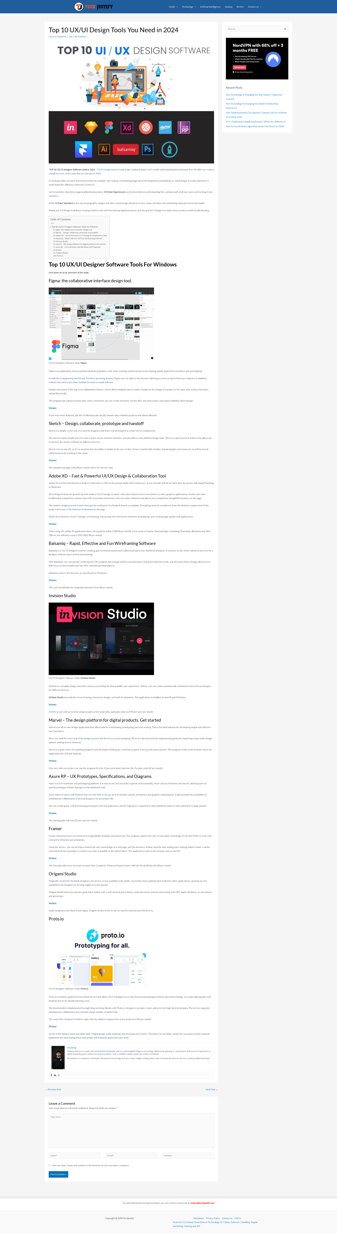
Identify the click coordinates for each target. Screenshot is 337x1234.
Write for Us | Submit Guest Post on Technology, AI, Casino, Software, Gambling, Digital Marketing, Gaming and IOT (215, 1224)
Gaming (228, 6)
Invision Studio (62, 241)
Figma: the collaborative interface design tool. (74, 230)
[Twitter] (59, 1075)
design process (91, 738)
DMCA (237, 1218)
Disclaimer (198, 1218)
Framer (59, 250)
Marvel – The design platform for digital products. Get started (81, 244)
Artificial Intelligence (210, 6)
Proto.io (60, 256)
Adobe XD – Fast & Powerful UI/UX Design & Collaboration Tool (81, 235)
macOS (77, 378)
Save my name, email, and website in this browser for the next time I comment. (90, 1165)
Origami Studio (62, 253)
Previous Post (53, 1089)
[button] (176, 6)
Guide (172, 6)
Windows (90, 378)
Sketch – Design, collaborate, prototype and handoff (77, 233)
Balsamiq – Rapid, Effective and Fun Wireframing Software (79, 238)
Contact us (253, 6)
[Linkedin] (55, 1075)
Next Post (212, 1089)
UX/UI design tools (106, 169)
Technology (187, 6)
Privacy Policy (213, 1218)
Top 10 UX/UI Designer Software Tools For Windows (75, 226)
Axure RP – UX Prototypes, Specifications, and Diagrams (78, 247)
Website (53, 408)
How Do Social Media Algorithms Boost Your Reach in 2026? (255, 126)
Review (240, 6)
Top (70, 36)
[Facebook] (51, 1075)
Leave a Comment (57, 36)
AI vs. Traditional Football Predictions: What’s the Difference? (256, 121)
